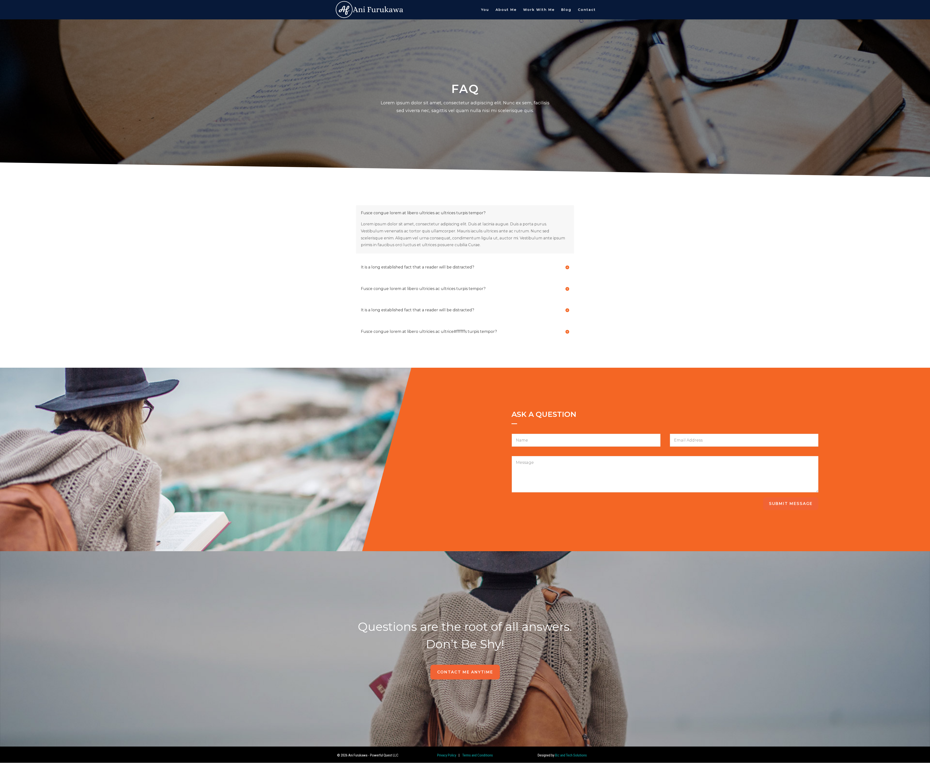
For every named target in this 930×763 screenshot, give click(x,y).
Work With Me (539, 10)
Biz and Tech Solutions (571, 755)
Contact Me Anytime (465, 672)
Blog (566, 10)
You (485, 10)
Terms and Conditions (477, 755)
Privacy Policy (446, 755)
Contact (587, 10)
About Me (506, 10)
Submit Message (791, 503)
